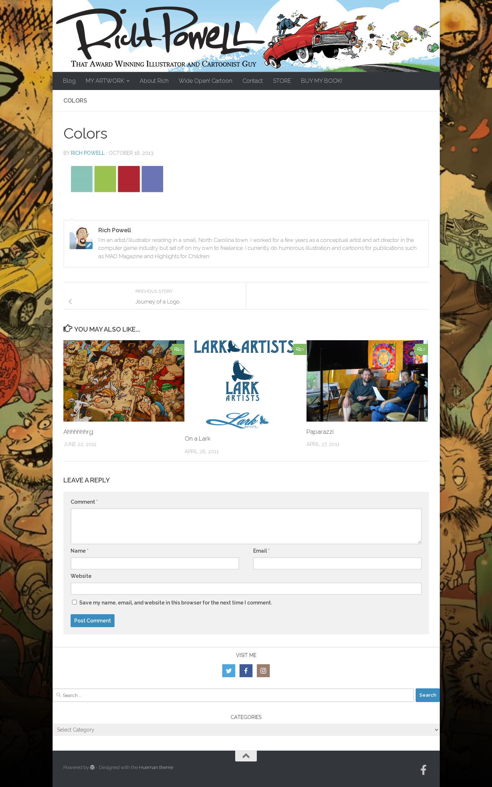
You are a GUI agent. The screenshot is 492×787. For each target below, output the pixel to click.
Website (81, 576)
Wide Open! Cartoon (205, 80)
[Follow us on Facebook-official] (424, 770)
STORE (282, 80)
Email (261, 551)
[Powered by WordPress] (92, 767)
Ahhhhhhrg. (78, 431)
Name (80, 551)
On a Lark (198, 438)
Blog (69, 80)
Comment (84, 502)
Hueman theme (156, 767)
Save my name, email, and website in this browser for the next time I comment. (175, 603)
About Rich (154, 80)
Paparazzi (320, 431)
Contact (252, 80)
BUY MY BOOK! (321, 80)
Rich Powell (88, 153)
